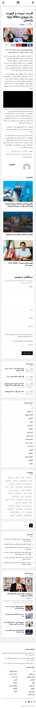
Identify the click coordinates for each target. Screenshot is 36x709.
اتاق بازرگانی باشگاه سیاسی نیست (15, 377)
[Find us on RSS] (25, 702)
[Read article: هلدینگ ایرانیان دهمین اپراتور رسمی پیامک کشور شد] (29, 632)
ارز (32, 408)
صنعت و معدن (29, 443)
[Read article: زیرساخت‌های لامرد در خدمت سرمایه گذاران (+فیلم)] (29, 370)
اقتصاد (22, 477)
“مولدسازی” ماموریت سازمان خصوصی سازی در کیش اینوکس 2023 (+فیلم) (14, 384)
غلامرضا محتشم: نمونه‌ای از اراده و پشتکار (19, 234)
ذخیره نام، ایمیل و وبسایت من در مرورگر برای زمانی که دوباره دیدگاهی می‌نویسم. (19, 335)
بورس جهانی (29, 436)
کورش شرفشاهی (28, 515)
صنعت (7, 499)
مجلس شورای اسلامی (27, 506)
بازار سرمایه (10, 477)
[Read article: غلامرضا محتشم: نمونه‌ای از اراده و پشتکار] (18, 222)
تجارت (10, 490)
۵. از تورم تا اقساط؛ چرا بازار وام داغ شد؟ (15, 615)
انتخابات (17, 477)
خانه (32, 10)
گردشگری (12, 515)
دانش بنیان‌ (10, 493)
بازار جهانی (30, 425)
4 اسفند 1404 (20, 610)
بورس (12, 487)
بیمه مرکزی (16, 490)
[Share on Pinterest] (18, 45)
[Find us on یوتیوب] (29, 702)
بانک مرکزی (18, 484)
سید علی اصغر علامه (27, 154)
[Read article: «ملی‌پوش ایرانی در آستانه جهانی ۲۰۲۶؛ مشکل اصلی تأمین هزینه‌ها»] (29, 624)
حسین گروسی (18, 493)
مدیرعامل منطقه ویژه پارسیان (13, 154)
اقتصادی (30, 418)
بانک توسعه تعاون (23, 481)
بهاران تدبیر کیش (28, 487)
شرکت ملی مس (28, 499)
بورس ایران (30, 432)
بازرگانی (31, 429)
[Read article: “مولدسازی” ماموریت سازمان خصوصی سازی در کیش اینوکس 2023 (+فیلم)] (29, 385)
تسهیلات (30, 493)
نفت (23, 512)
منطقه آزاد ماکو (10, 509)
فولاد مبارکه (18, 503)
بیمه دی (23, 490)
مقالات (31, 464)
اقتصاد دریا (24, 151)
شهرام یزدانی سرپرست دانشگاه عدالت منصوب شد (20, 264)
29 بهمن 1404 (20, 626)
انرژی (31, 422)
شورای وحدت (19, 499)
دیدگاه (30, 287)
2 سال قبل (21, 372)
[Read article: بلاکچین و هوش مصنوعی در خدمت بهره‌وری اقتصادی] (29, 608)
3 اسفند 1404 (20, 618)
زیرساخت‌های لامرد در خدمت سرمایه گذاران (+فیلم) (14, 369)
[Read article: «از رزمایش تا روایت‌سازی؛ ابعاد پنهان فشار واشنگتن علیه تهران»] (18, 584)
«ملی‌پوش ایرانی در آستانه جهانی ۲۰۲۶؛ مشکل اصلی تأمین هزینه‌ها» (17, 540)
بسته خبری (11, 484)
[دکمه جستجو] (3, 2)
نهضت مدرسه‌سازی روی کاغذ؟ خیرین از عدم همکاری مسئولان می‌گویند (17, 563)
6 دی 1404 (21, 634)
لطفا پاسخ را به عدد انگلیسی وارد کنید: (23, 341)
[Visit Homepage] (18, 3)
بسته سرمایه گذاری (15, 151)
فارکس (31, 450)
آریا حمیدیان (29, 477)
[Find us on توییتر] (31, 702)
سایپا (22, 496)
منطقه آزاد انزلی (19, 509)
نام (31, 310)
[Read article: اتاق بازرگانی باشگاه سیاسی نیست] (29, 378)
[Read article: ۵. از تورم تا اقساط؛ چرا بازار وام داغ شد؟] (29, 616)
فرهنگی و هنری (29, 457)
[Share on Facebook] (30, 45)
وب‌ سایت (30, 326)
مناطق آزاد (18, 506)
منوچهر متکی (29, 512)
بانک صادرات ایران (28, 484)
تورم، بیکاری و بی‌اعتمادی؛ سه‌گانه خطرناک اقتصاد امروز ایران (18, 548)
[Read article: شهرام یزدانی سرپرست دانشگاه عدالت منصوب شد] (18, 250)
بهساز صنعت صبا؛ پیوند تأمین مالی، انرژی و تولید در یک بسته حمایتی (17, 558)
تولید (24, 493)
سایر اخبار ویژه (26, 10)
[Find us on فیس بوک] (34, 702)
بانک (31, 481)
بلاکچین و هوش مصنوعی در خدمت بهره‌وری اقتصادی (14, 607)
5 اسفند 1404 (22, 598)
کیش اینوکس (19, 515)
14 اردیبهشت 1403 (11, 25)
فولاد (31, 503)
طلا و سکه (30, 446)
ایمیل (31, 318)
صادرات (12, 499)
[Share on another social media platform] (13, 45)
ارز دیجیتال (30, 411)
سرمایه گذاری (16, 496)
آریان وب (23, 706)
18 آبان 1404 (29, 237)
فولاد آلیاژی (25, 503)
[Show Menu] (33, 2)
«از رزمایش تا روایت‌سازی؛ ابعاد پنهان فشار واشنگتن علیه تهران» (20, 594)
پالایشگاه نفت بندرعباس (14, 512)
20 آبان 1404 (29, 208)
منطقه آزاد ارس (28, 509)
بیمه (7, 487)
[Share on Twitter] (24, 45)
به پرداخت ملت (18, 487)
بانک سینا (15, 481)
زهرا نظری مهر (29, 496)
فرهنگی (31, 453)
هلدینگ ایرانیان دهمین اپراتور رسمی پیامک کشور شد (17, 544)
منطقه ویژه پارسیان (27, 157)
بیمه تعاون (29, 490)
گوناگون (31, 460)
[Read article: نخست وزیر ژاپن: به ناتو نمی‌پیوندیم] (29, 393)
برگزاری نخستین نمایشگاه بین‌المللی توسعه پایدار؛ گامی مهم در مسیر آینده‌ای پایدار (19, 205)
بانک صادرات (8, 481)
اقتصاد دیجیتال (29, 415)
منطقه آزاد (11, 506)
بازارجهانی (22, 25)
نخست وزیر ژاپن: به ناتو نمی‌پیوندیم (14, 391)
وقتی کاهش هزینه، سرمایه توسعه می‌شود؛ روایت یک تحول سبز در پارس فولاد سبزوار (17, 553)
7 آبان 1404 (29, 268)
